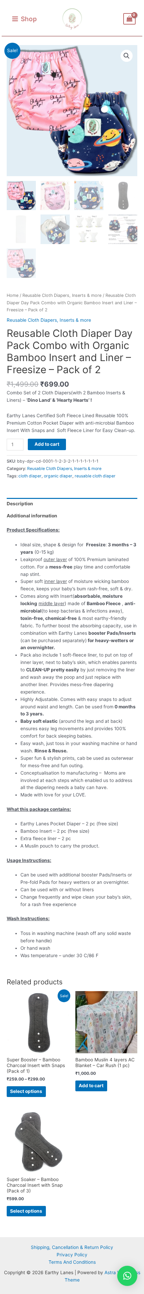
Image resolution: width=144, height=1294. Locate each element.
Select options (26, 1091)
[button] (127, 56)
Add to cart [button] (91, 1085)
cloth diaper (30, 475)
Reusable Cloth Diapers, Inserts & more (61, 295)
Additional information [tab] (32, 515)
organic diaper (58, 475)
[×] (127, 1276)
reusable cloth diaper (95, 475)
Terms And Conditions (72, 1262)
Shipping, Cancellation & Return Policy (72, 1247)
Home (12, 295)
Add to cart (46, 444)
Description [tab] (20, 503)
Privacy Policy (72, 1254)
